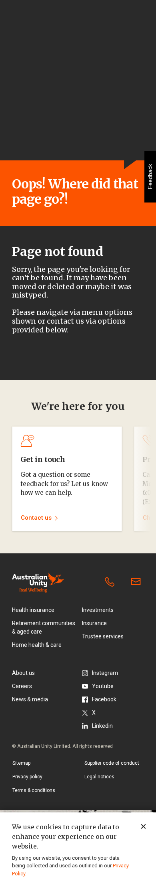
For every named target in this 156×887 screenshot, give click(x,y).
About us (23, 673)
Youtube (103, 686)
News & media (30, 699)
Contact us (137, 582)
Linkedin (102, 726)
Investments (98, 610)
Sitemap (21, 763)
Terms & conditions (33, 790)
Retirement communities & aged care (43, 627)
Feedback (150, 176)
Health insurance (33, 610)
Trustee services (103, 636)
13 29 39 (111, 582)
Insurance (94, 623)
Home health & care (37, 645)
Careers (22, 686)
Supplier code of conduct (111, 763)
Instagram (105, 673)
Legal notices (99, 777)
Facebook (104, 699)
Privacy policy (27, 777)
